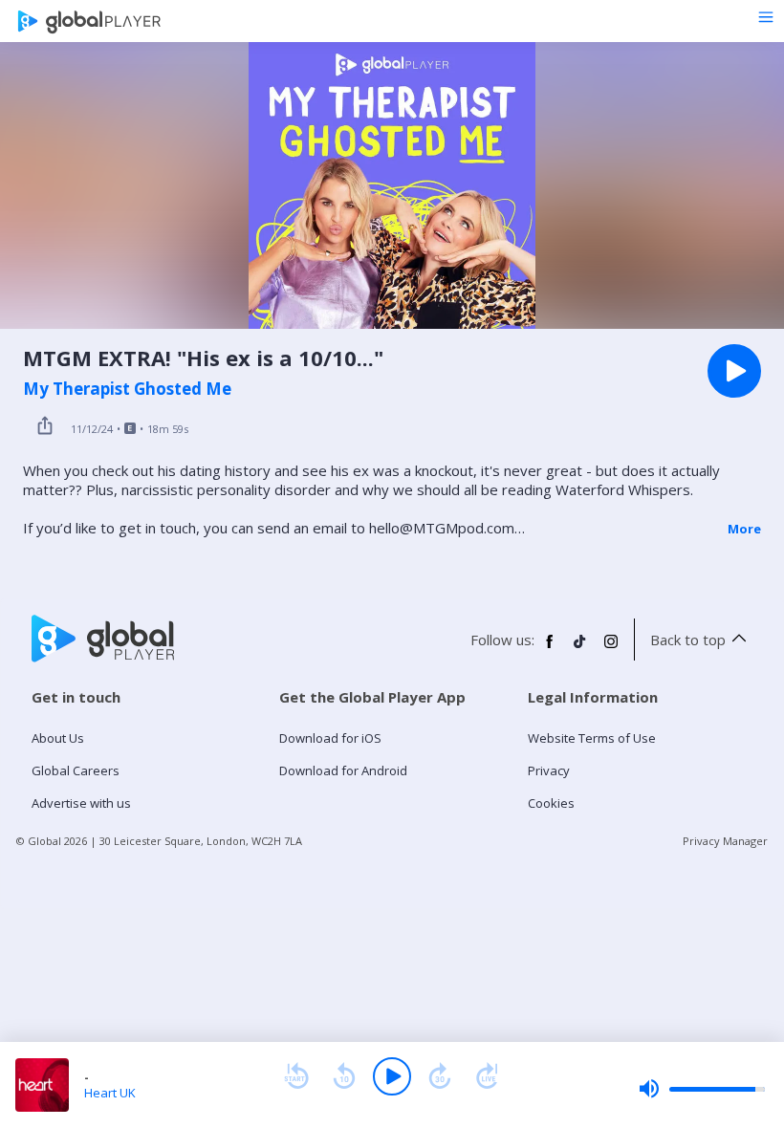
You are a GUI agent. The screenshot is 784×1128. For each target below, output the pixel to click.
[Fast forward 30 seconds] (440, 1076)
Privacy (549, 770)
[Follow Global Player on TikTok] (580, 649)
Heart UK (110, 1092)
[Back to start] (296, 1076)
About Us (58, 738)
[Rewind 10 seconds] (344, 1076)
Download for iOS (330, 738)
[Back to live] (487, 1076)
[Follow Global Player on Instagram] (611, 649)
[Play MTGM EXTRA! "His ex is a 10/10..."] (734, 371)
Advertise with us (81, 803)
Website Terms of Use (592, 738)
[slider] (702, 1089)
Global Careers (76, 770)
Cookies (551, 803)
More (744, 528)
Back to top (688, 639)
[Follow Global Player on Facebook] (549, 649)
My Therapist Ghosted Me (127, 389)
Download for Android (343, 770)
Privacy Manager (725, 841)
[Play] (392, 1076)
